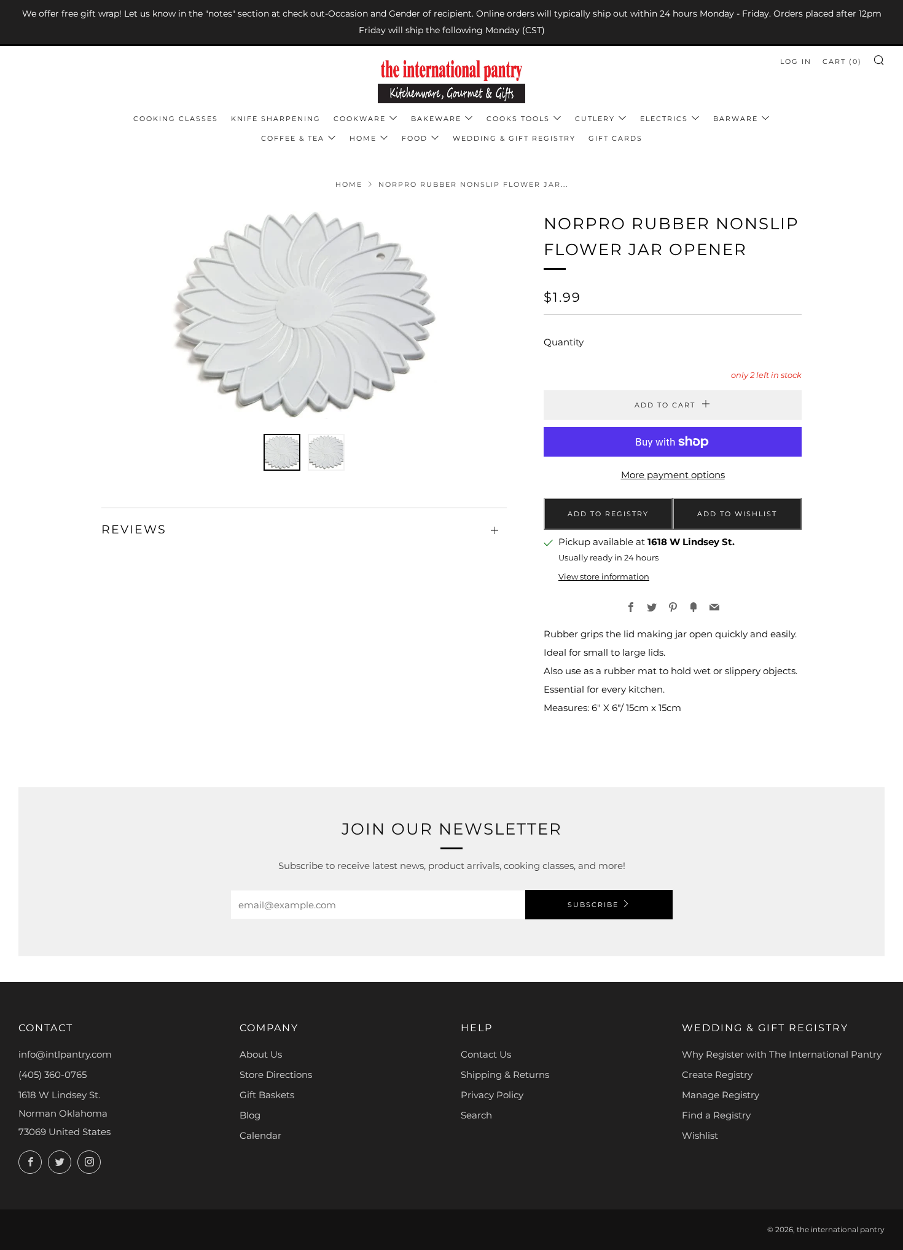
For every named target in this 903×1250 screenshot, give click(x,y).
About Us (261, 1054)
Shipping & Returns (505, 1074)
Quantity (564, 342)
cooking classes (175, 118)
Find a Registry (716, 1115)
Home (363, 138)
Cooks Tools (518, 118)
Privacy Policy (492, 1095)
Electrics (664, 118)
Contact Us (486, 1054)
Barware (735, 118)
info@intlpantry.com (65, 1054)
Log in (795, 61)
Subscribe (593, 904)
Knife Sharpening (276, 118)
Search (476, 1115)
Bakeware (436, 118)
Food (415, 138)
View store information (603, 576)
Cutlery (595, 118)
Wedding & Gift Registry (514, 138)
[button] (282, 452)
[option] (304, 315)
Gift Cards (615, 138)
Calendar (260, 1135)
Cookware (360, 118)
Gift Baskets (267, 1095)
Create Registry (717, 1074)
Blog (250, 1115)
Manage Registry (720, 1095)
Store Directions (276, 1074)
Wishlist (700, 1135)
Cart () (842, 61)
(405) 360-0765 (52, 1074)
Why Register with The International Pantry (782, 1054)
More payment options (673, 475)
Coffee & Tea (292, 138)
